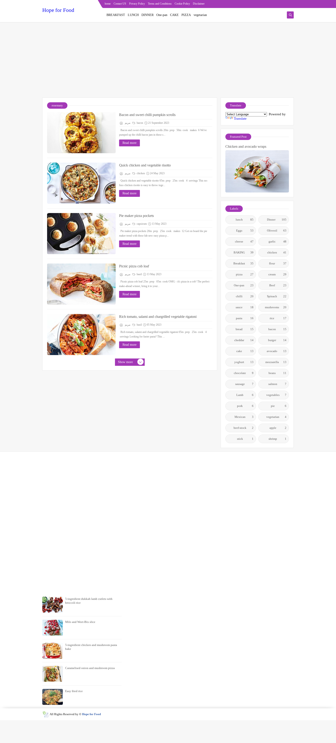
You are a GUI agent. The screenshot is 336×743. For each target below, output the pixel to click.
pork (245, 406)
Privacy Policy (137, 3)
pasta (244, 318)
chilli (245, 296)
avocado (276, 351)
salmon (277, 384)
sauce (244, 307)
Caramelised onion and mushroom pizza (90, 668)
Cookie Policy (182, 3)
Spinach (276, 296)
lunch (245, 219)
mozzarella (276, 362)
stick (245, 438)
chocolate (243, 373)
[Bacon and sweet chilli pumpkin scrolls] (81, 132)
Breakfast (243, 263)
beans (278, 373)
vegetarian (200, 15)
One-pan (161, 15)
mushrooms (275, 307)
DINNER (147, 15)
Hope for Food (58, 10)
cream (277, 274)
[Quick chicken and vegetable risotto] (81, 183)
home (108, 3)
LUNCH (133, 15)
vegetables (276, 395)
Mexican (244, 417)
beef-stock (244, 427)
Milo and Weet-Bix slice (80, 622)
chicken (140, 173)
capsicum (141, 223)
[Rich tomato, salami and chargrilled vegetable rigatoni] (81, 334)
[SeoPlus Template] (45, 714)
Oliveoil (277, 230)
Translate (240, 118)
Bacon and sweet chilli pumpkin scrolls (147, 115)
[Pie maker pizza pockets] (81, 233)
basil (139, 274)
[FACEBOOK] (276, 4)
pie (278, 406)
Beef (278, 285)
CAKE (174, 15)
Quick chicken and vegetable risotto (145, 165)
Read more (129, 143)
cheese (244, 241)
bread (244, 329)
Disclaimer (199, 3)
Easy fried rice (74, 691)
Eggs (245, 230)
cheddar (244, 340)
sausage (244, 384)
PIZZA (186, 15)
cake (245, 351)
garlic (278, 241)
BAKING (244, 252)
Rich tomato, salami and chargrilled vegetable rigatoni (158, 317)
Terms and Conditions (160, 3)
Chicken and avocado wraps (245, 146)
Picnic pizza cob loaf (134, 266)
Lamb (244, 395)
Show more (125, 362)
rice (278, 318)
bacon (139, 122)
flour (277, 263)
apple (278, 427)
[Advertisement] (168, 62)
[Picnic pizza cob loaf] (81, 284)
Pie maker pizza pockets (136, 216)
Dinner (276, 219)
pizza (245, 274)
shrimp (277, 438)
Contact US (120, 3)
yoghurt (244, 362)
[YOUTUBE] (291, 4)
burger (277, 340)
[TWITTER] (283, 4)
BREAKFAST (116, 15)
